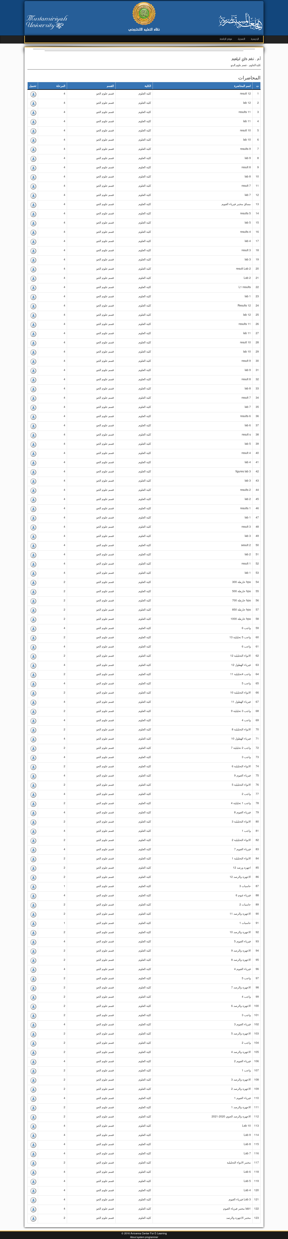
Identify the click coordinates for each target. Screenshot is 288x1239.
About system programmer (144, 1237)
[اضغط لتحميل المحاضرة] (33, 94)
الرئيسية (255, 39)
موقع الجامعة (226, 39)
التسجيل (241, 39)
